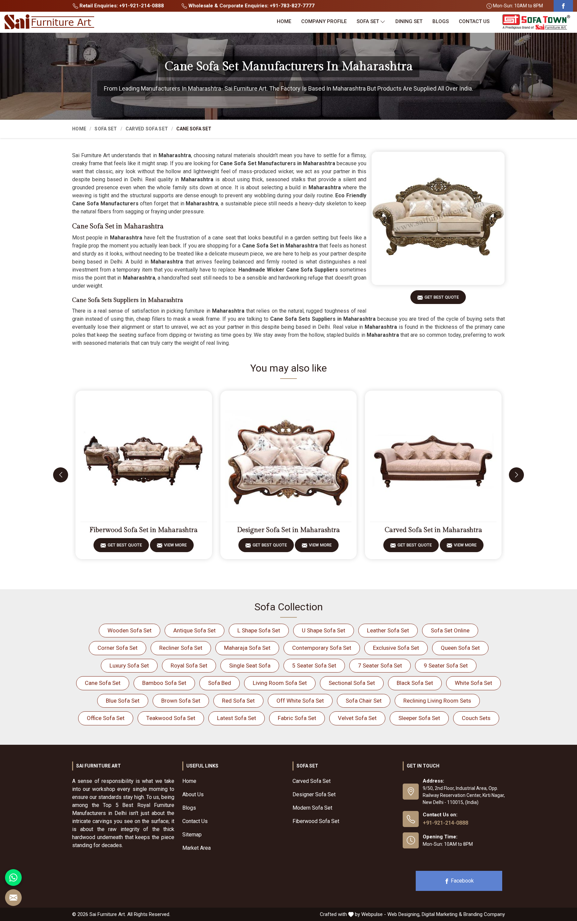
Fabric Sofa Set (297, 718)
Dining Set (408, 21)
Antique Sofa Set (194, 630)
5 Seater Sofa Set (314, 665)
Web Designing (403, 914)
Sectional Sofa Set (352, 683)
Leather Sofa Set (388, 630)
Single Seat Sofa (249, 665)
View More (175, 544)
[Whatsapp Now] (13, 877)
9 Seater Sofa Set (446, 665)
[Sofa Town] (536, 22)
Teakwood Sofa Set (170, 718)
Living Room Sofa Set (280, 683)
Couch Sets (476, 718)
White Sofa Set (473, 683)
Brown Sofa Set (180, 700)
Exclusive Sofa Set (396, 647)
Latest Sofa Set (236, 718)
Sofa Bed (219, 683)
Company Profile (324, 21)
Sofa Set (368, 21)
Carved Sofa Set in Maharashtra (433, 530)
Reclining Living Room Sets (437, 700)
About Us (193, 794)
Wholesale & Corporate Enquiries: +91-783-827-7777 (251, 6)
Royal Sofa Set (189, 665)
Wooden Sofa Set (130, 630)
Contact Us (474, 21)
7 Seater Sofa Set (380, 665)
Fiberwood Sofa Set (316, 821)
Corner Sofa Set (118, 647)
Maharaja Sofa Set (247, 647)
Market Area (196, 848)
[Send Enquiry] (13, 897)
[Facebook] (563, 6)
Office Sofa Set (106, 718)
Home (284, 21)
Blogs (440, 21)
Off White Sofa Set (300, 700)
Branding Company (484, 914)
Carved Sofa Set (147, 128)
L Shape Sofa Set (258, 630)
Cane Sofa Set (103, 683)
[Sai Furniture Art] (49, 22)
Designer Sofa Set (314, 794)
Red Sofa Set (238, 700)
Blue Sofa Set (123, 700)
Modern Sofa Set (312, 808)
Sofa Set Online (450, 630)
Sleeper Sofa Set (419, 718)
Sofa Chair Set (364, 700)
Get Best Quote (441, 297)
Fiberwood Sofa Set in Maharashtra (143, 530)
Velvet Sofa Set (357, 718)
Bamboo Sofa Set (164, 683)
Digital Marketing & (442, 914)
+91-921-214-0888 (445, 823)
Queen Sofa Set (460, 647)
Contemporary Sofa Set (321, 647)
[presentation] (60, 474)
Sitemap (192, 834)
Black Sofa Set (415, 683)
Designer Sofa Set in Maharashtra (288, 530)
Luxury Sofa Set (129, 665)
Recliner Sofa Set (180, 647)
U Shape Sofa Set (323, 630)
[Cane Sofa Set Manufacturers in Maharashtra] (438, 218)
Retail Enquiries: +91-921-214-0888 (121, 6)
